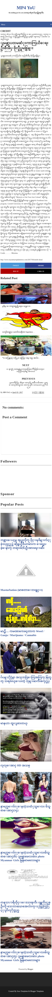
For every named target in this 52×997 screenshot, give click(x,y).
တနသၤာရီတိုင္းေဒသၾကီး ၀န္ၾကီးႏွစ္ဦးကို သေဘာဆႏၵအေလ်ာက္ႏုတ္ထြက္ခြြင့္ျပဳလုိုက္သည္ (25, 906)
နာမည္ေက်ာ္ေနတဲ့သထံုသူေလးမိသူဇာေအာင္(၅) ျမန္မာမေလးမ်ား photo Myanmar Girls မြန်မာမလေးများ (25, 956)
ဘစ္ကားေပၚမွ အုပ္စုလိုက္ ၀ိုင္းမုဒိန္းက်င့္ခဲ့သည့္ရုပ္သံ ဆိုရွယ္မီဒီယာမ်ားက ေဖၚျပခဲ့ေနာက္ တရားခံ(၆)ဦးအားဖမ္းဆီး (26, 543)
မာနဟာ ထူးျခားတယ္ (14, 723)
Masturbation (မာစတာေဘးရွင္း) (22, 589)
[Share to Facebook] (40, 392)
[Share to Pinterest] (43, 392)
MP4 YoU (26, 7)
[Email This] (33, 392)
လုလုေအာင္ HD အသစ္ (15, 765)
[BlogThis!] (35, 392)
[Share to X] (38, 392)
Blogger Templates (37, 991)
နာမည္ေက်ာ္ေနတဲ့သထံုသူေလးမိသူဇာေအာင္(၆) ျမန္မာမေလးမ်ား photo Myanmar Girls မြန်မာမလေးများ (25, 856)
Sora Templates (22, 991)
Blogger (30, 969)
